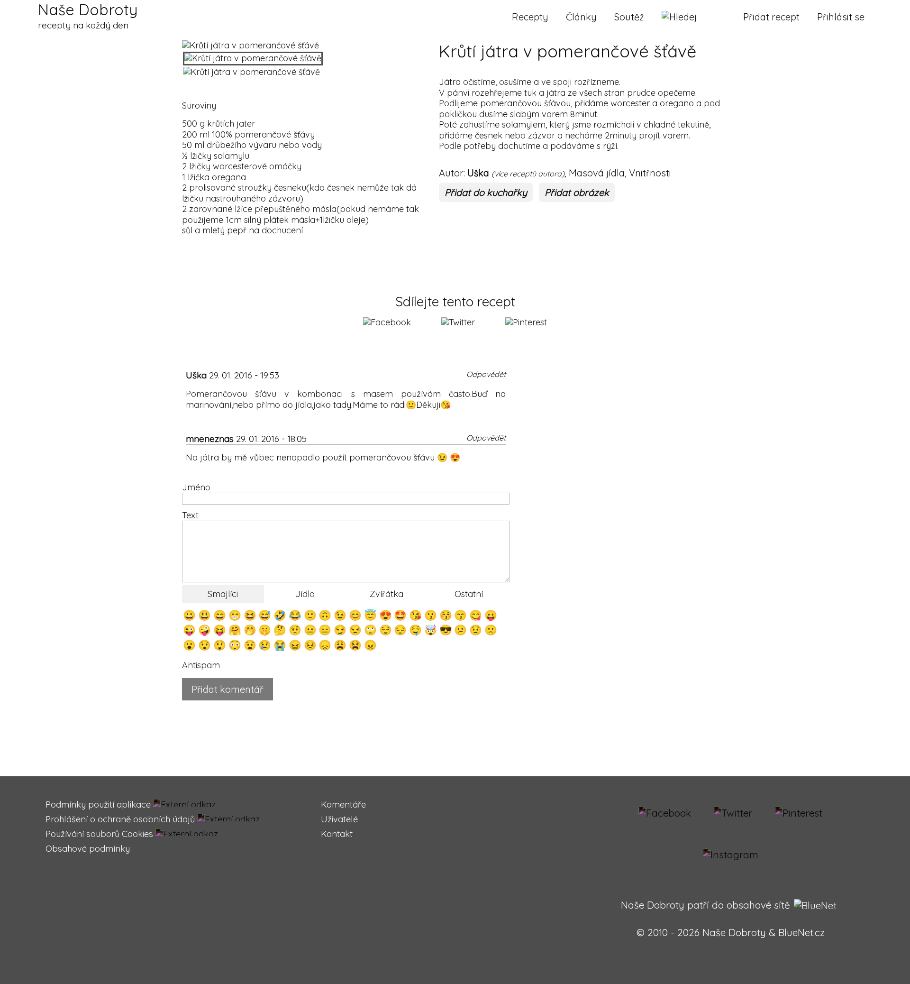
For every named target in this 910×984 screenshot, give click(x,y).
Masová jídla (597, 173)
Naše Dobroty (87, 15)
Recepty (530, 17)
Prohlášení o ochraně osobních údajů (120, 819)
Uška (478, 173)
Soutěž (629, 17)
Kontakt (337, 833)
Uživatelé (339, 819)
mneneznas (210, 438)
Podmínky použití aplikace (98, 804)
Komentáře (343, 804)
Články (581, 17)
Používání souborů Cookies (99, 833)
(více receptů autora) (527, 173)
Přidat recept (771, 17)
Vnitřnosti (650, 173)
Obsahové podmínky (88, 848)
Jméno (196, 487)
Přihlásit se (840, 17)
